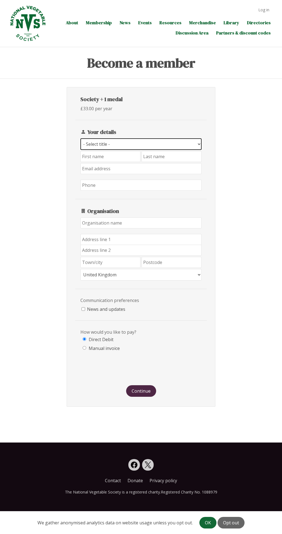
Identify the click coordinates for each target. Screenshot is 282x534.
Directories (259, 23)
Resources (170, 23)
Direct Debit (101, 339)
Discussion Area (192, 33)
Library (231, 23)
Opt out (231, 523)
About (72, 23)
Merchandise (202, 23)
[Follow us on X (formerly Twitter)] (148, 465)
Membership (99, 23)
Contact (113, 481)
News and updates (106, 309)
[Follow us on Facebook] (134, 465)
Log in (263, 9)
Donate (135, 481)
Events (145, 23)
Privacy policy (163, 481)
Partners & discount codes (243, 33)
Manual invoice (104, 348)
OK (208, 523)
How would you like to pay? (108, 332)
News (125, 23)
